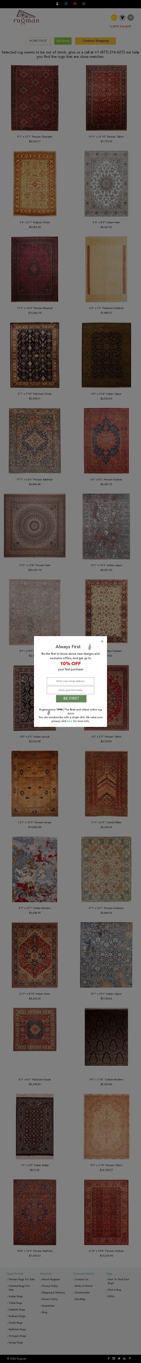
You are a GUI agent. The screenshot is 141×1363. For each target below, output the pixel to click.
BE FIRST (71, 699)
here (70, 721)
